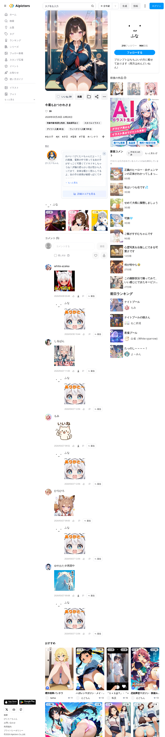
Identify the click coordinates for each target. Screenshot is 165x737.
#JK (57, 136)
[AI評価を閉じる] (104, 154)
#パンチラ (93, 136)
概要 (6, 715)
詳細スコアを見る (86, 193)
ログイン (156, 5)
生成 (124, 5)
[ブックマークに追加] (89, 96)
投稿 (135, 5)
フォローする (134, 52)
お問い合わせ (9, 723)
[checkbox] (55, 255)
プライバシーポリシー (13, 730)
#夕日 (65, 136)
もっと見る (73, 182)
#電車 (74, 136)
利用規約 (8, 726)
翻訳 (47, 146)
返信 (93, 296)
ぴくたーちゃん (10, 719)
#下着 (82, 136)
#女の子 (49, 136)
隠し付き (62, 255)
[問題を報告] (83, 296)
